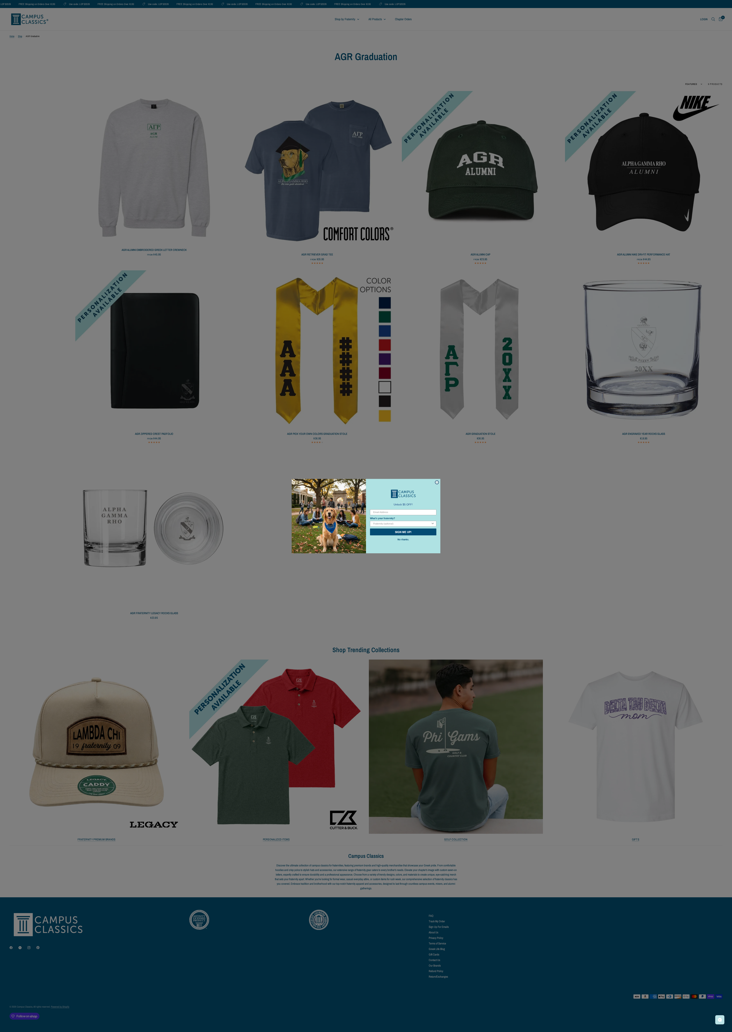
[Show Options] (433, 523)
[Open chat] (719, 1019)
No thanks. (403, 539)
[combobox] (402, 523)
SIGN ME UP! (403, 532)
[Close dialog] (437, 482)
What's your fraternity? (382, 518)
